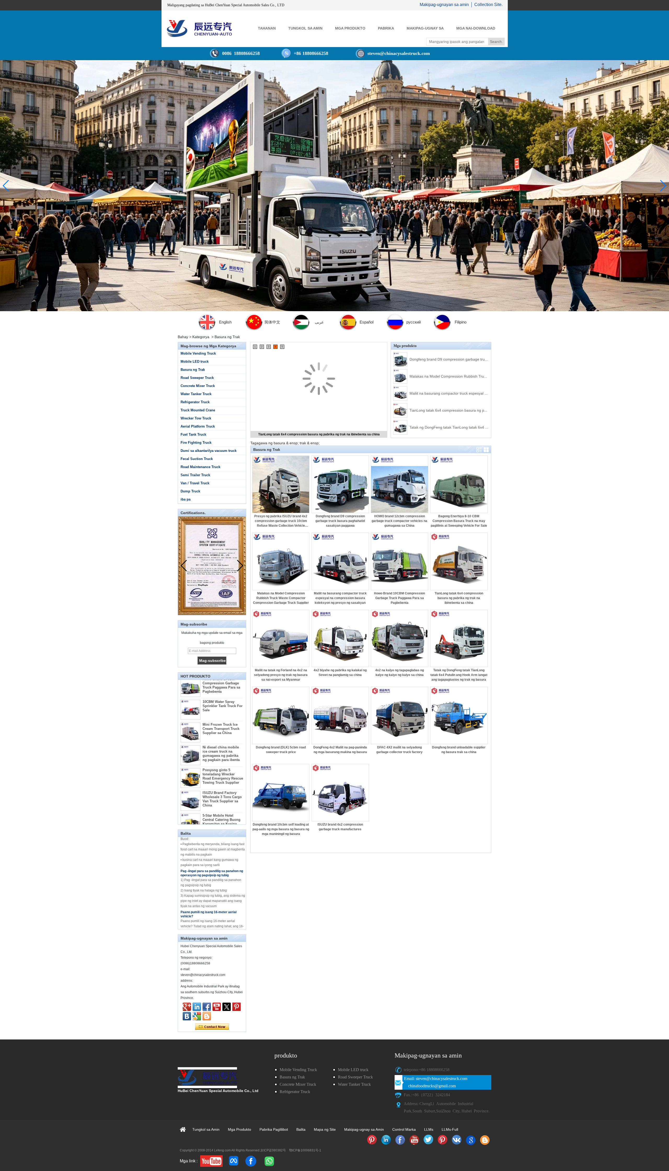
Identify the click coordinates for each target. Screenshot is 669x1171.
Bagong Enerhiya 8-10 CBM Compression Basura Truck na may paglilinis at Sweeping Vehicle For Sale (459, 520)
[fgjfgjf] (236, 1007)
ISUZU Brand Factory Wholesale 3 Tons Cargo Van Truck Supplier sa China (222, 774)
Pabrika (386, 28)
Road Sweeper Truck (197, 378)
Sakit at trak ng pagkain (198, 925)
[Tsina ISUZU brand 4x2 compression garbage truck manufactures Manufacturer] (340, 792)
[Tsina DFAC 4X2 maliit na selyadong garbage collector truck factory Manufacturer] (399, 715)
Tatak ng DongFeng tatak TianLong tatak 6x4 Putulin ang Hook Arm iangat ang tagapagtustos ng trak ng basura (458, 674)
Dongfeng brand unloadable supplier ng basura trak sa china (459, 750)
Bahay (183, 337)
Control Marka (404, 1129)
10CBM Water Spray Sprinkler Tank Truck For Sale (223, 681)
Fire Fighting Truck (196, 443)
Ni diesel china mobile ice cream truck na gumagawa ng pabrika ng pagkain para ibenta (221, 729)
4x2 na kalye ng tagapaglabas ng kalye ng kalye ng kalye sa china (399, 672)
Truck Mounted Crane (198, 410)
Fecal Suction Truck (197, 459)
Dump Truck (190, 491)
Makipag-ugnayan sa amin (444, 4)
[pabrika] (334, 185)
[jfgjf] (187, 1016)
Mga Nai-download (475, 28)
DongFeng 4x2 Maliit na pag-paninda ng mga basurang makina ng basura (340, 750)
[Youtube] (216, 1007)
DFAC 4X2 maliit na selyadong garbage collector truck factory (399, 750)
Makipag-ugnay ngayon (212, 1027)
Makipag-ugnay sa (425, 28)
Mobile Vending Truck (198, 353)
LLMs (428, 1129)
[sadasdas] (211, 1161)
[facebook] (251, 1161)
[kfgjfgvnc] (207, 1016)
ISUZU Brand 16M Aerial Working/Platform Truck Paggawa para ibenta (222, 823)
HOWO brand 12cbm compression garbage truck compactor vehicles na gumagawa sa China (399, 520)
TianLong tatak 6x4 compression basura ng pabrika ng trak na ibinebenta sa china (477, 410)
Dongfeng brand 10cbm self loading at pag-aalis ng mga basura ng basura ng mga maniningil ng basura (280, 829)
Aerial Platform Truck (198, 426)
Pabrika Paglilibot (273, 1129)
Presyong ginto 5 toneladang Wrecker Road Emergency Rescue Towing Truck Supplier (223, 752)
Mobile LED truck (195, 361)
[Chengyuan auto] (197, 1016)
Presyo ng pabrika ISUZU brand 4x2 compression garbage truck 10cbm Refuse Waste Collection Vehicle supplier (280, 521)
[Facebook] (207, 1007)
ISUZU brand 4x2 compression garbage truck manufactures (340, 827)
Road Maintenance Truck (200, 467)
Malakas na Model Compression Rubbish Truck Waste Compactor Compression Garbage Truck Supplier (281, 598)
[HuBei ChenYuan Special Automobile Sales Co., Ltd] (199, 28)
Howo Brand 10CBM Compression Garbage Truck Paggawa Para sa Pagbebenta (399, 598)
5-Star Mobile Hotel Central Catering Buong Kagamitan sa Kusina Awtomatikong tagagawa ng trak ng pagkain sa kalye (222, 801)
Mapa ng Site (325, 1129)
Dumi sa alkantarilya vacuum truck (209, 451)
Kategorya (200, 337)
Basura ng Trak (193, 370)
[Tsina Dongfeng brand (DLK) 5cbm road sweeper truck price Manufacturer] (281, 715)
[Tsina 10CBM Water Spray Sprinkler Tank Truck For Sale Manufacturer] (190, 685)
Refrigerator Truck (195, 402)
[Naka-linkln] (197, 1007)
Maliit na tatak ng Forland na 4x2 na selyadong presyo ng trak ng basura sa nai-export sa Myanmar (281, 674)
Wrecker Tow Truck (196, 418)
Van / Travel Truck (195, 483)
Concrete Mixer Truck (198, 386)
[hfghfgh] (187, 1007)
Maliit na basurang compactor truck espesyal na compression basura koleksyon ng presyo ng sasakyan (340, 598)
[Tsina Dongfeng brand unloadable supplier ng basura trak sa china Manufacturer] (459, 715)
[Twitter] (226, 1007)
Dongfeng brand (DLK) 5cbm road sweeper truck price (281, 750)
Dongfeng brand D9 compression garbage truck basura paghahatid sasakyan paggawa (481, 359)
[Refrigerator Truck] (372, 1140)
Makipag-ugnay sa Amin (364, 1129)
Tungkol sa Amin (305, 28)
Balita (300, 1129)
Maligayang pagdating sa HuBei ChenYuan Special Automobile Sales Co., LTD (225, 5)
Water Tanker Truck (196, 394)
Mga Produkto (350, 28)
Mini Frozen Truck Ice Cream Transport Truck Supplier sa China (221, 704)
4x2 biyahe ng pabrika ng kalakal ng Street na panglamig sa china (340, 672)
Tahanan (267, 28)
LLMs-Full (450, 1129)
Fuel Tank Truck (193, 434)
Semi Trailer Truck (195, 475)
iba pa (186, 499)
